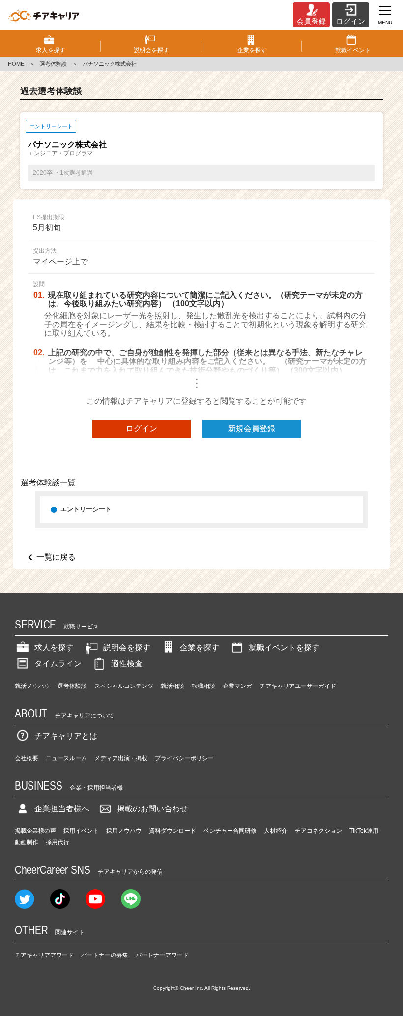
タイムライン (58, 663)
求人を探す (54, 647)
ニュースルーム (66, 758)
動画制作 (26, 842)
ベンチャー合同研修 (230, 830)
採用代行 (57, 842)
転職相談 (203, 686)
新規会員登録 (251, 428)
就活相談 (172, 686)
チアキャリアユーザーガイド (297, 686)
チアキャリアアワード (44, 955)
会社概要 (26, 758)
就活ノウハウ (32, 686)
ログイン (141, 428)
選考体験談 (53, 64)
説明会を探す (126, 647)
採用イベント (81, 830)
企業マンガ (237, 686)
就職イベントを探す (284, 647)
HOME (16, 64)
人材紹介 (276, 830)
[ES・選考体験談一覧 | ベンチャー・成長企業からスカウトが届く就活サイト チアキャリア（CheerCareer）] (44, 15)
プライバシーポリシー (184, 758)
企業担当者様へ (61, 809)
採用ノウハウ (124, 830)
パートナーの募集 (104, 955)
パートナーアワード (162, 955)
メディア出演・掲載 (120, 758)
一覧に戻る (56, 557)
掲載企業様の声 (35, 830)
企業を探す (199, 647)
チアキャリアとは (65, 736)
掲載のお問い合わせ (152, 809)
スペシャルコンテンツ (123, 686)
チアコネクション (318, 830)
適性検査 (127, 663)
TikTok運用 (363, 830)
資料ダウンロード (172, 830)
